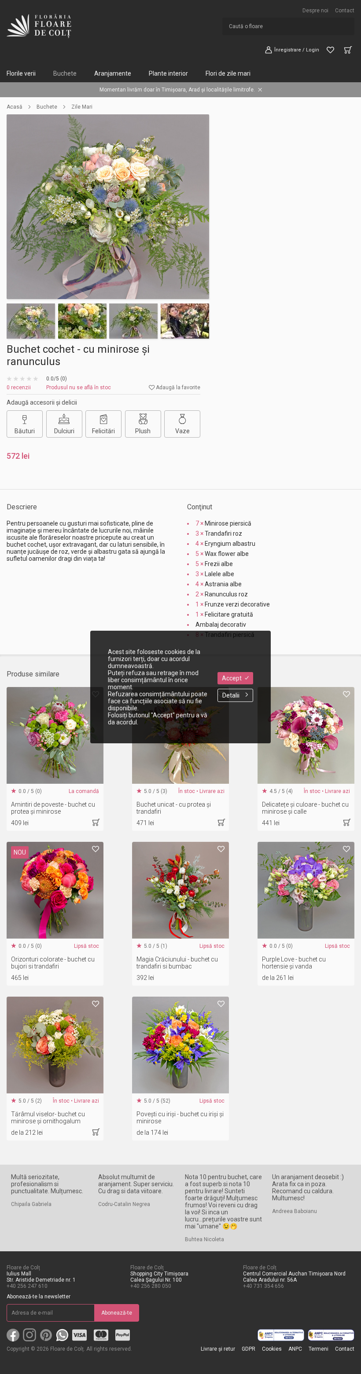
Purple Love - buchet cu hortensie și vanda (294, 963)
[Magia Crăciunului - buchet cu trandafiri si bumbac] (180, 890)
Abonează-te (116, 1313)
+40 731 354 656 (263, 1286)
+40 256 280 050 (150, 1286)
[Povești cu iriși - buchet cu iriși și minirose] (180, 1045)
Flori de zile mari (228, 73)
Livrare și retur (218, 1349)
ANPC (295, 1349)
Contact (344, 10)
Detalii (230, 695)
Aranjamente (112, 73)
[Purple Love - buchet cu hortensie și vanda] (306, 890)
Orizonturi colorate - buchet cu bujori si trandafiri (53, 963)
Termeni (318, 1349)
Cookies (272, 1349)
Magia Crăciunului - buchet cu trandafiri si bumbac (177, 963)
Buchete (65, 73)
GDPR (248, 1349)
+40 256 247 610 (27, 1286)
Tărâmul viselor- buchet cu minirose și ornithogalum (48, 1118)
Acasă (14, 107)
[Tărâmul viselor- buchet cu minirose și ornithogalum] (55, 1045)
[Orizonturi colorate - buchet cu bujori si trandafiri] (55, 890)
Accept (232, 678)
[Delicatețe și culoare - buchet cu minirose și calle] (306, 735)
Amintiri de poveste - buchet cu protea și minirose (53, 808)
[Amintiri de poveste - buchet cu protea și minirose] (55, 735)
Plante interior (168, 73)
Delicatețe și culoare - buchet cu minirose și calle (305, 808)
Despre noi (315, 10)
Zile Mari (81, 107)
